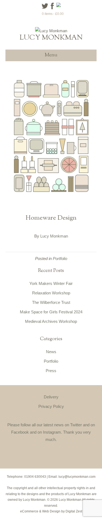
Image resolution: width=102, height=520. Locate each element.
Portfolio (60, 258)
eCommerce (29, 511)
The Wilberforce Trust (51, 302)
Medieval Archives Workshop (51, 321)
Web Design (51, 511)
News (51, 351)
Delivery (51, 397)
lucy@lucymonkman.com (76, 477)
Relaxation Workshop (51, 293)
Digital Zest (74, 511)
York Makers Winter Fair (51, 283)
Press (51, 370)
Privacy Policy (51, 406)
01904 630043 (35, 477)
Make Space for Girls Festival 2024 (51, 312)
